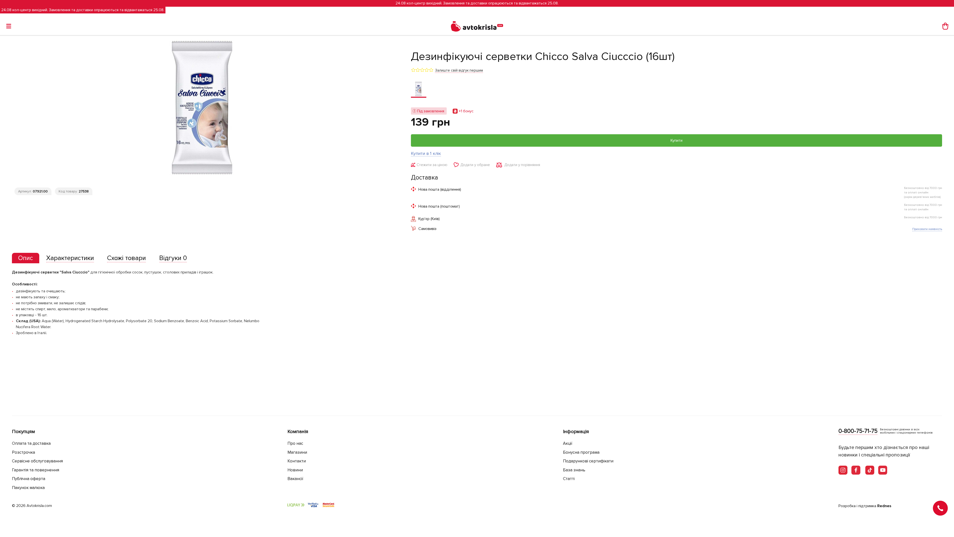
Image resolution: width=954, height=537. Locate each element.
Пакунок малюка (28, 487)
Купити (676, 140)
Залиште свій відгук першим (459, 70)
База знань (574, 470)
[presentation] (25, 258)
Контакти (296, 461)
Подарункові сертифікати (588, 461)
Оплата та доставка (31, 443)
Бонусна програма (581, 452)
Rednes (884, 505)
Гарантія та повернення (35, 470)
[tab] (25, 258)
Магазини (297, 452)
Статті (569, 478)
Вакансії (295, 478)
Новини (295, 470)
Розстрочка (23, 452)
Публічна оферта (28, 478)
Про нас (295, 443)
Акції (567, 443)
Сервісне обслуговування (37, 461)
